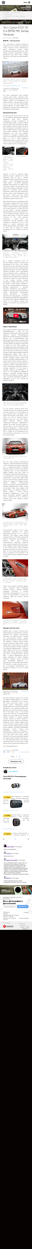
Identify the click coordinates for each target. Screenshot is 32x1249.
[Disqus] (16, 863)
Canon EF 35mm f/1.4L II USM (10, 810)
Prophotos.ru (25, 929)
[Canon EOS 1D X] (5, 771)
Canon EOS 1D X (13, 771)
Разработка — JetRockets (22, 924)
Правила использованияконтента (9, 918)
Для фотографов (24, 918)
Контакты (26, 912)
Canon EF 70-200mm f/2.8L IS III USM (13, 792)
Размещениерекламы (6, 913)
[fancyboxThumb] (8, 151)
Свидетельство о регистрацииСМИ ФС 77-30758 (11, 916)
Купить (8, 797)
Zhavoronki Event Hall (15, 85)
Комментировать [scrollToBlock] (23, 752)
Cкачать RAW (25, 87)
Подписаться (24, 906)
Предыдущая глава (16, 761)
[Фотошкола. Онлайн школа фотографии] (8, 926)
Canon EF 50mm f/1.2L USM (10, 829)
